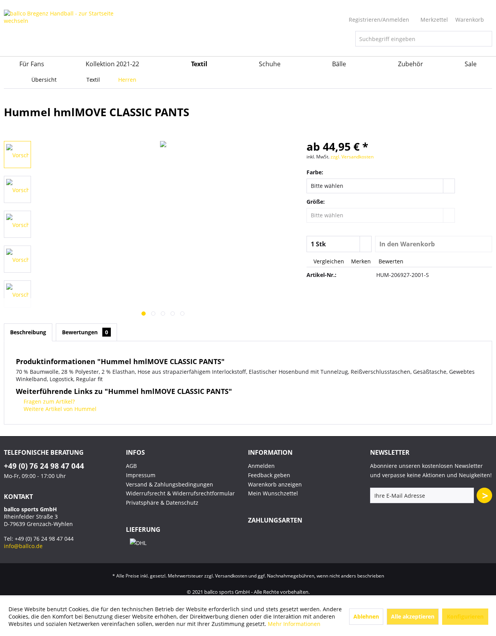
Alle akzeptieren (412, 616)
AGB (131, 465)
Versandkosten (231, 575)
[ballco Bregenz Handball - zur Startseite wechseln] (64, 33)
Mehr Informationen (294, 623)
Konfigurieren (465, 616)
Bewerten (390, 261)
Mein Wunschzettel (273, 493)
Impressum (140, 475)
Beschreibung (28, 332)
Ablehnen (366, 616)
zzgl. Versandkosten (352, 156)
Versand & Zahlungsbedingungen (169, 484)
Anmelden (261, 465)
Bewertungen (85, 332)
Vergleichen (328, 261)
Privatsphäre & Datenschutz (162, 502)
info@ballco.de (23, 546)
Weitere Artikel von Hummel (59, 409)
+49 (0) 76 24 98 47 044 (44, 466)
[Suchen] (485, 38)
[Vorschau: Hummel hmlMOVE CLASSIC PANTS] (17, 154)
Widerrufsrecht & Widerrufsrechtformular (180, 493)
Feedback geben (269, 475)
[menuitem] (423, 38)
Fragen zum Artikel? (48, 401)
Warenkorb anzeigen (275, 484)
